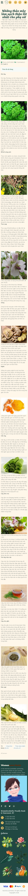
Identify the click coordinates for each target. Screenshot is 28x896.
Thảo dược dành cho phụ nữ (19, 747)
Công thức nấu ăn (8, 747)
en (15, 2)
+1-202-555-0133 (10, 816)
